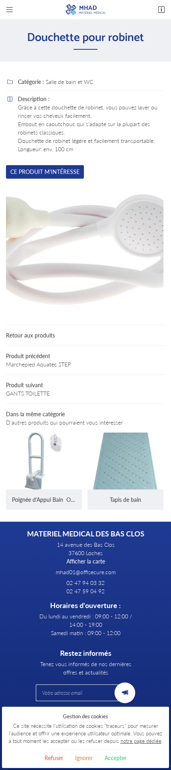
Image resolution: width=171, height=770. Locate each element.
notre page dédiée (140, 741)
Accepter (115, 757)
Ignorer (84, 757)
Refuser (54, 757)
